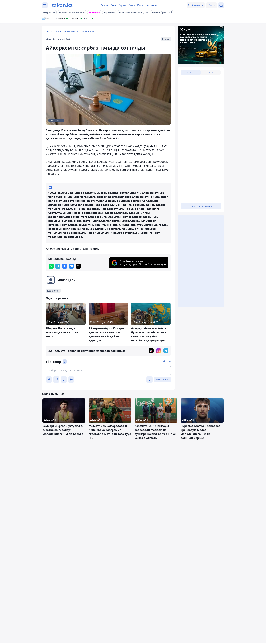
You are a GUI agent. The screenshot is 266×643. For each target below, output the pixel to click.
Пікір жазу (162, 379)
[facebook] (64, 266)
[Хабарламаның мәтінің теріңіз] (108, 370)
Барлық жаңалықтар (67, 31)
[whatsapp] (51, 266)
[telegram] (58, 266)
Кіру (168, 361)
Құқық (140, 5)
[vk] (71, 266)
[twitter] (78, 266)
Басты (49, 31)
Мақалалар (152, 5)
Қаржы (122, 5)
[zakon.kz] (62, 5)
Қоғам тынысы (89, 31)
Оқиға (131, 5)
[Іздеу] (221, 5)
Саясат (104, 5)
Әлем (113, 5)
